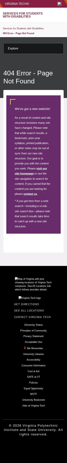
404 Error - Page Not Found (18, 33)
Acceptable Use (33, 342)
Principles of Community (33, 330)
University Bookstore (33, 399)
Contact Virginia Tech (33, 317)
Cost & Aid (33, 371)
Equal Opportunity (33, 388)
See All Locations (30, 310)
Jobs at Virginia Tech (33, 405)
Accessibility (33, 359)
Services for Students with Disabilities (23, 28)
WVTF (33, 394)
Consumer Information (33, 365)
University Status (33, 324)
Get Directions (27, 304)
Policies (33, 382)
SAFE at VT (33, 376)
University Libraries (33, 354)
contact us (30, 193)
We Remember (35, 348)
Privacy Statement (33, 336)
